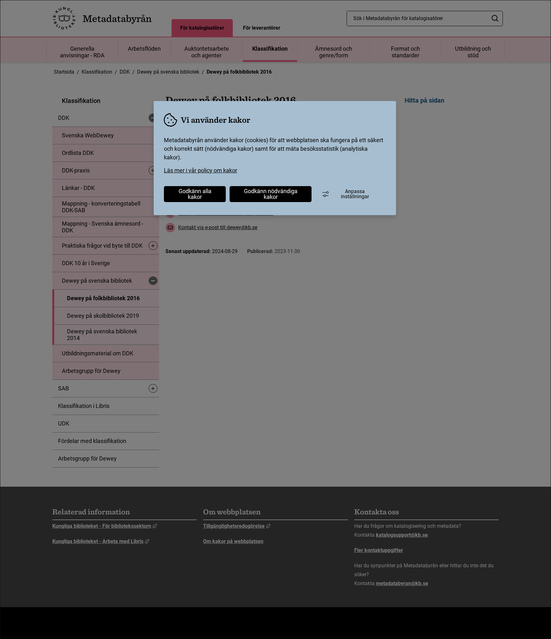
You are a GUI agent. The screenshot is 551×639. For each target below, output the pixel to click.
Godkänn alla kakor (195, 194)
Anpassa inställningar (355, 194)
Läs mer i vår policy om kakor (200, 170)
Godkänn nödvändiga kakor (271, 194)
